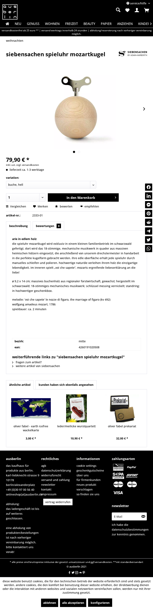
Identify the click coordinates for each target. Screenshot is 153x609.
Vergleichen (17, 206)
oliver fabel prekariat (122, 426)
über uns (82, 475)
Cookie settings (86, 466)
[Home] (7, 24)
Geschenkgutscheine (90, 470)
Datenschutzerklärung (56, 470)
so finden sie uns (87, 494)
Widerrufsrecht (51, 475)
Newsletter (48, 485)
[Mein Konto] (137, 10)
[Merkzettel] (127, 10)
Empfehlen (91, 206)
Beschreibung (18, 226)
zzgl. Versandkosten (27, 165)
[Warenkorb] (147, 10)
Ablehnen (49, 603)
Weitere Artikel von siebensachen (37, 366)
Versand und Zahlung (55, 480)
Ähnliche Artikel (19, 385)
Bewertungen (48, 226)
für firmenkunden (88, 480)
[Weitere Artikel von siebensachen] (133, 58)
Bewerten (66, 206)
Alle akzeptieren (73, 603)
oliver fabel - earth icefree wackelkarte (31, 428)
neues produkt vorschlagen (86, 487)
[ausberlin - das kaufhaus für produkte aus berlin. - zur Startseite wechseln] (10, 12)
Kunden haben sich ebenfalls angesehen (66, 385)
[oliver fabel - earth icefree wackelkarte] (31, 408)
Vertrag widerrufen (58, 502)
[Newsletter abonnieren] (143, 516)
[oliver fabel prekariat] (122, 408)
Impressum (48, 494)
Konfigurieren (100, 603)
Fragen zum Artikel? (28, 362)
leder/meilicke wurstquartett (76, 426)
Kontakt (46, 489)
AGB (43, 466)
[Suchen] (118, 10)
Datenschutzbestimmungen (130, 529)
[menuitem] (97, 10)
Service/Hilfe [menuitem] (138, 3)
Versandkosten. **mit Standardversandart (119, 562)
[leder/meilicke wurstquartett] (76, 408)
